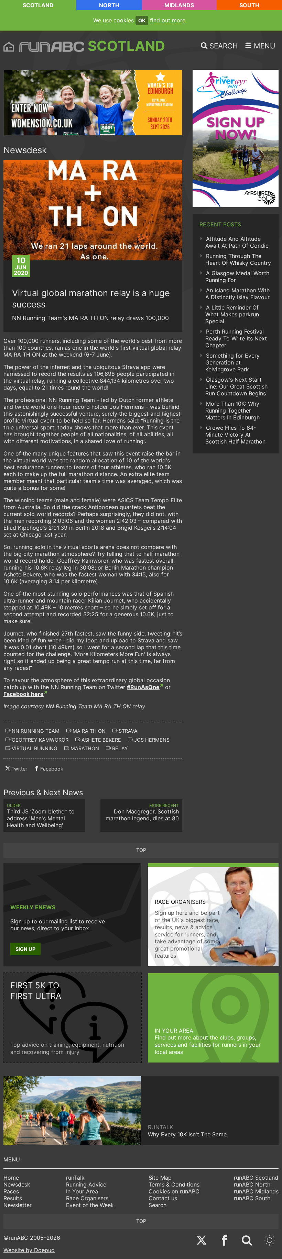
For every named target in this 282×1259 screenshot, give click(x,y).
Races (11, 1191)
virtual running (33, 748)
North (109, 5)
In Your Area (82, 1191)
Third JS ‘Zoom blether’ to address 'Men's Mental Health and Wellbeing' (41, 816)
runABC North (252, 1184)
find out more (167, 20)
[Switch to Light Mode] (270, 1241)
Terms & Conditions (174, 1184)
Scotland (38, 5)
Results (12, 1198)
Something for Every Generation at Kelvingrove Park (232, 362)
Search (157, 1205)
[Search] (247, 1241)
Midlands (179, 5)
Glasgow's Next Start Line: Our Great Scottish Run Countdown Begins (236, 386)
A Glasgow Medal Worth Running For (237, 276)
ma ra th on (88, 731)
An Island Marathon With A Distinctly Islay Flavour (237, 294)
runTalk (75, 1177)
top (141, 850)
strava (127, 731)
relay (119, 748)
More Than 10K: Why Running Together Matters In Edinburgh (232, 410)
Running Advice (86, 1184)
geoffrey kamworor (39, 740)
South (249, 5)
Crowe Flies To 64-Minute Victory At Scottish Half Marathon (235, 434)
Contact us (163, 1198)
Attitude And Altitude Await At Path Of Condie (237, 242)
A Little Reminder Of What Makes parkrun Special (232, 314)
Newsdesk (16, 1184)
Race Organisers (87, 1198)
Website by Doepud (29, 1250)
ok (141, 20)
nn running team (34, 731)
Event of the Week (90, 1205)
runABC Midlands (256, 1191)
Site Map (160, 1177)
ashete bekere (100, 740)
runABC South (252, 1198)
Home (11, 1177)
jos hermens (151, 740)
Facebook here (23, 693)
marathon (84, 748)
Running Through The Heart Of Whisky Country (238, 259)
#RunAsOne (143, 687)
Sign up (25, 949)
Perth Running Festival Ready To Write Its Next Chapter (236, 338)
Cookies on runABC (174, 1191)
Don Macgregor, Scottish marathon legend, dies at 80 (142, 812)
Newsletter (17, 1205)
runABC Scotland (256, 1177)
